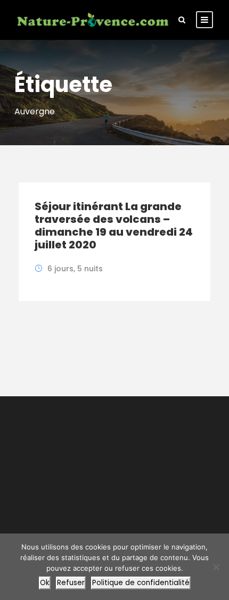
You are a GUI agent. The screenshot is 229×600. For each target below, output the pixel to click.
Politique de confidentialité (141, 583)
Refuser (71, 583)
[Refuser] (215, 567)
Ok (45, 583)
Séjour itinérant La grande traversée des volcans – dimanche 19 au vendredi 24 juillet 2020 (114, 225)
